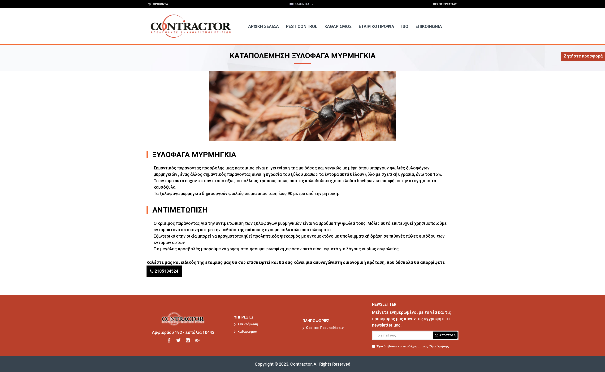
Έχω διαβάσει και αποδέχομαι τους (413, 346)
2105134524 (166, 271)
